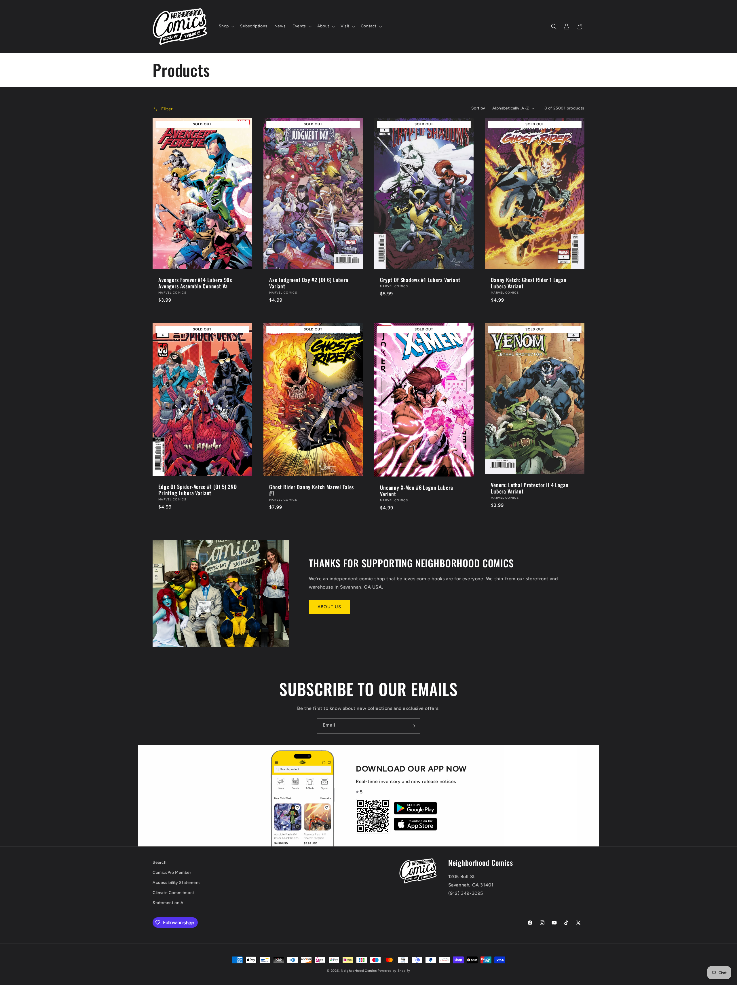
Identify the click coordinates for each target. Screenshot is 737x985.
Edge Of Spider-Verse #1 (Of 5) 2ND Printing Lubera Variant (197, 489)
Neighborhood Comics (359, 971)
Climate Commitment (173, 892)
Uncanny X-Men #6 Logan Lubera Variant (416, 490)
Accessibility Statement (176, 882)
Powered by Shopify (394, 971)
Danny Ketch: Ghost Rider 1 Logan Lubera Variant (529, 283)
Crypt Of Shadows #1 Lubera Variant (420, 280)
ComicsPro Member (172, 872)
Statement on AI (169, 902)
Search (160, 862)
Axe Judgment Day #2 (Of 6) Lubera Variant (308, 283)
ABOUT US (329, 606)
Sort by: (479, 108)
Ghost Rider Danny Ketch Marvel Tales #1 (311, 489)
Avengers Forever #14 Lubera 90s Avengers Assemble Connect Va (195, 283)
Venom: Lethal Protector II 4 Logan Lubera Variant (530, 487)
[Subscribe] (413, 726)
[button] (226, 26)
